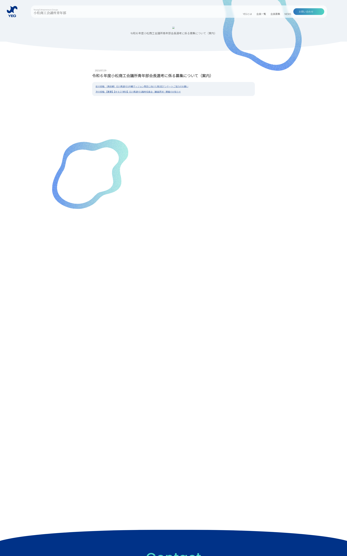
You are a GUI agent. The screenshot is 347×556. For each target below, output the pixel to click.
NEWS (288, 14)
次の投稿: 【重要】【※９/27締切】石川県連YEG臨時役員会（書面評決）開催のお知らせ (138, 91)
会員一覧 (261, 14)
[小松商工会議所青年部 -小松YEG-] (12, 11)
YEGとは (247, 14)
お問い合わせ (306, 11)
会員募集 (275, 14)
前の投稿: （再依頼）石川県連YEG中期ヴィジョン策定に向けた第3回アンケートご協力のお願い (142, 86)
